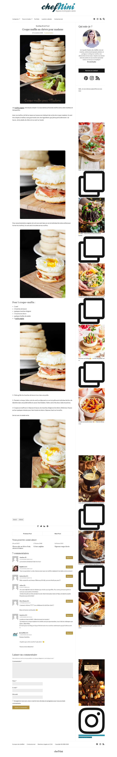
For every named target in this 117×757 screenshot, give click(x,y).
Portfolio (36, 19)
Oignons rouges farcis (62, 546)
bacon (15, 519)
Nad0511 (22, 567)
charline (22, 557)
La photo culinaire (47, 19)
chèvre (21, 519)
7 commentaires (48, 33)
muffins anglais (19, 107)
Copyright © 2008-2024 (62, 744)
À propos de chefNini (18, 744)
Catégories (15, 19)
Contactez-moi (58, 19)
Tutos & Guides (26, 19)
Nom (14, 681)
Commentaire (17, 661)
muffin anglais (19, 318)
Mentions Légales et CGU (45, 744)
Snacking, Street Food (42, 26)
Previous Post (27, 533)
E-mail (14, 687)
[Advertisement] (42, 137)
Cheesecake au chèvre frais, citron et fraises (21, 547)
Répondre (69, 557)
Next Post (58, 533)
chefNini (23, 633)
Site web (15, 694)
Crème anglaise (38, 546)
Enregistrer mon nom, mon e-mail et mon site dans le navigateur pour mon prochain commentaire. (38, 702)
